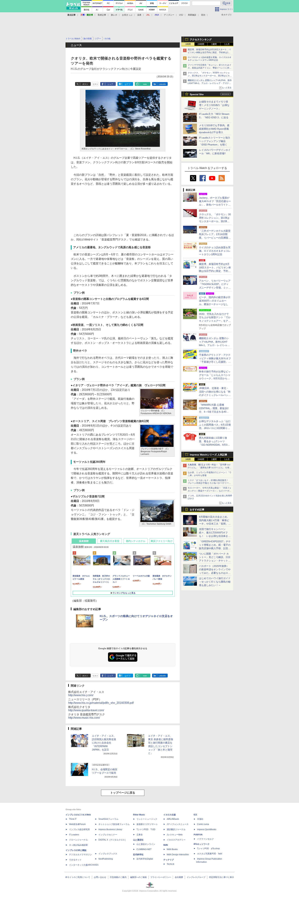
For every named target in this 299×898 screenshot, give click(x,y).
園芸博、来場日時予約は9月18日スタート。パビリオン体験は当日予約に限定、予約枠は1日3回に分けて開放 (210, 52)
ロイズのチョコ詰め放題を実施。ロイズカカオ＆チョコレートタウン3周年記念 (214, 251)
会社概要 (179, 877)
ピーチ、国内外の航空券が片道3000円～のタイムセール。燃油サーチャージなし (214, 301)
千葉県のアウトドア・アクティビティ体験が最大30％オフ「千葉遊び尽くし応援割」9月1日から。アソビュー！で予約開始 (215, 362)
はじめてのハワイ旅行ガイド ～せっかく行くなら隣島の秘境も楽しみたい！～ (214, 582)
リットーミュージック (147, 819)
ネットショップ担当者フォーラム (114, 824)
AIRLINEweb (173, 819)
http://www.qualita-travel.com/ (86, 710)
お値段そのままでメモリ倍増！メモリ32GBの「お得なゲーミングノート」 (214, 105)
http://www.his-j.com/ (80, 695)
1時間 (188, 44)
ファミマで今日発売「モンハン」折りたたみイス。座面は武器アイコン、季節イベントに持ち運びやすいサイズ (209, 68)
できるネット (75, 860)
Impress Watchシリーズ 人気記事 (208, 454)
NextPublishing (105, 859)
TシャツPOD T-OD (146, 829)
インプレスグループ (196, 877)
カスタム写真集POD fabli (209, 853)
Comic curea (203, 824)
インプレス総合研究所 (79, 829)
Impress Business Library (110, 829)
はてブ (127, 84)
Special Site (197, 94)
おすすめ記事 (197, 509)
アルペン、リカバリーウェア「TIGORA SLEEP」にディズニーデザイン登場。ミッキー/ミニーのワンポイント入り (214, 287)
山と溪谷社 (138, 840)
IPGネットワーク (202, 844)
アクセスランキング (201, 39)
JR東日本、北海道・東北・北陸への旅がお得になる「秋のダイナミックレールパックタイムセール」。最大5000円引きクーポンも (214, 395)
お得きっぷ (127, 15)
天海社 (200, 819)
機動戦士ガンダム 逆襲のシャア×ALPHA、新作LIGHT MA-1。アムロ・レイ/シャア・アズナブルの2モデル (210, 83)
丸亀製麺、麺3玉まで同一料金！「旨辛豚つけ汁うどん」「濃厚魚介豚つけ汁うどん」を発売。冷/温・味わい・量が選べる (209, 467)
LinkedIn (162, 84)
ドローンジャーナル (78, 840)
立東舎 (140, 834)
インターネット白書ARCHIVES (83, 865)
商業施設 (192, 15)
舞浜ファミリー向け (162, 541)
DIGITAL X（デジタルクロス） (112, 840)
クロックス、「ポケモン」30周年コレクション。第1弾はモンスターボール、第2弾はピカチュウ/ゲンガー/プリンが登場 (210, 76)
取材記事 (102, 15)
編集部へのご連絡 (138, 877)
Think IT (72, 819)
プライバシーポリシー (160, 877)
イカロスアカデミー (176, 840)
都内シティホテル (135, 541)
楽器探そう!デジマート (147, 824)
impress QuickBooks (206, 829)
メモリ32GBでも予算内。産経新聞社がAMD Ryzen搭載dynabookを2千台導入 (214, 129)
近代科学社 (138, 854)
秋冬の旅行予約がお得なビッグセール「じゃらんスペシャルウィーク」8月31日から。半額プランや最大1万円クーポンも (214, 378)
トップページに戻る (122, 792)
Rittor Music (139, 815)
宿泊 (203, 15)
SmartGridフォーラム (108, 819)
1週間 (214, 44)
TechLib (170, 864)
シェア (110, 84)
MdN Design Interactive (178, 854)
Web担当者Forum (77, 824)
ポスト (85, 84)
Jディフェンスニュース (178, 824)
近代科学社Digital (145, 859)
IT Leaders (74, 834)
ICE (195, 815)
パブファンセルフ (205, 839)
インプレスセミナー (107, 834)
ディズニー (169, 15)
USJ (181, 15)
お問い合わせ (100, 877)
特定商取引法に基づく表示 (221, 877)
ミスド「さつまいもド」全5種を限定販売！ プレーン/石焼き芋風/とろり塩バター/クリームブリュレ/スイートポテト (209, 483)
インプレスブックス (107, 853)
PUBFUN (198, 834)
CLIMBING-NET (144, 849)
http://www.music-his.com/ (84, 717)
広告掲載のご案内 (118, 877)
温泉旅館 (84, 541)
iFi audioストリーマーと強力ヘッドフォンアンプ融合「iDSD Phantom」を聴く (214, 141)
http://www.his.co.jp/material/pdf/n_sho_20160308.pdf (101, 702)
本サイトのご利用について (77, 877)
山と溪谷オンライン (146, 844)
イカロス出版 (169, 815)
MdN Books (172, 849)
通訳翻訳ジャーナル (176, 829)
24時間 (201, 44)
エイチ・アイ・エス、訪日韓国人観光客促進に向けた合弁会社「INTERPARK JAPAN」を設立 (104, 742)
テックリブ (168, 860)
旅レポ (114, 15)
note (145, 84)
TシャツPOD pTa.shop (208, 848)
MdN (165, 845)
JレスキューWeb (175, 834)
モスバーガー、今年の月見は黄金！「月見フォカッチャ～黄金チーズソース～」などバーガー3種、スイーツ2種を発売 (209, 491)
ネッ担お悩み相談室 (78, 845)
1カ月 (227, 44)
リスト (95, 84)
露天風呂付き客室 (109, 541)
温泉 (139, 15)
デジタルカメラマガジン (80, 854)
